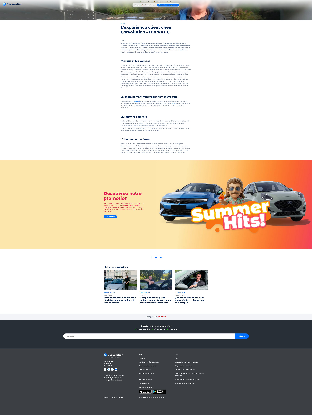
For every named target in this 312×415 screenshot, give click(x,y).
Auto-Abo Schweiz (145, 370)
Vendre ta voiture (144, 383)
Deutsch (106, 397)
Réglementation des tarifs (183, 366)
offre (173, 103)
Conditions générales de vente (149, 362)
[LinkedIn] (112, 369)
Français (114, 397)
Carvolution (137, 101)
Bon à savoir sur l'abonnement (185, 370)
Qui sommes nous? (145, 379)
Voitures (136, 5)
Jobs (176, 354)
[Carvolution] (12, 4)
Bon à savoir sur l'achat (146, 373)
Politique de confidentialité (147, 366)
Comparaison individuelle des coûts (186, 362)
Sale (142, 5)
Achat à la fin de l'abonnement (185, 383)
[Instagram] (108, 369)
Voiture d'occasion (150, 5)
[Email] (161, 258)
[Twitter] (156, 258)
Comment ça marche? (146, 387)
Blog (140, 354)
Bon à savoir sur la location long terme (187, 379)
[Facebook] (151, 258)
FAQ (176, 358)
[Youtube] (116, 369)
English (121, 397)
